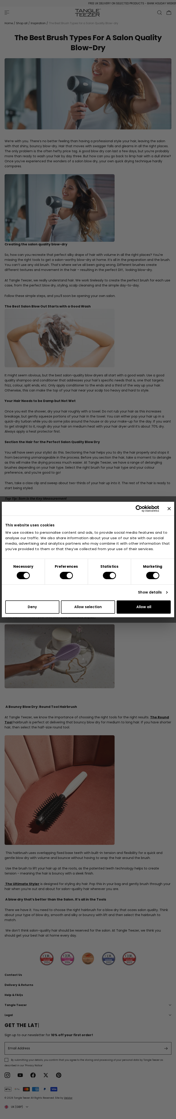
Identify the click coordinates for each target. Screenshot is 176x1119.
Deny (32, 606)
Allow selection (88, 606)
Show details (150, 592)
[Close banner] (169, 508)
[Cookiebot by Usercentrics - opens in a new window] (139, 508)
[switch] (66, 575)
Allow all (143, 606)
